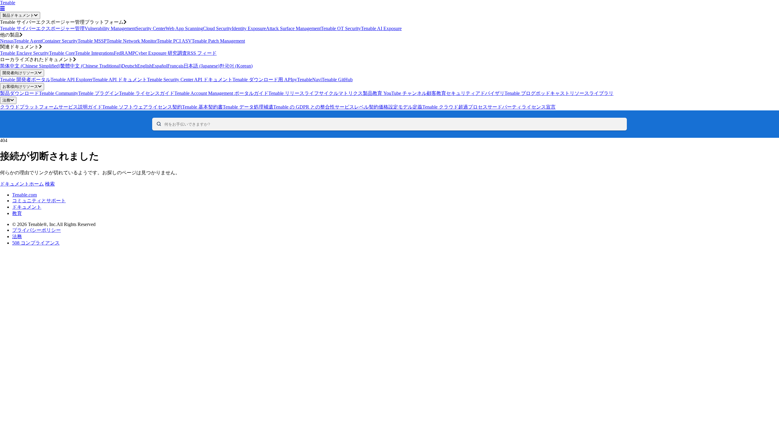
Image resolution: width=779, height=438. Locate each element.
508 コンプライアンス (36, 242)
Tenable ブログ (520, 93)
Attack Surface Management (293, 28)
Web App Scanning (184, 28)
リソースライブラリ (591, 93)
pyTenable (302, 79)
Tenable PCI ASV (174, 40)
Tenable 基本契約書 (202, 106)
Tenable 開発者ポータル (25, 79)
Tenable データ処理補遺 (248, 106)
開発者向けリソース (20, 73)
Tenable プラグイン (98, 93)
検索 (50, 183)
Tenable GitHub (337, 79)
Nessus (7, 40)
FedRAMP (124, 53)
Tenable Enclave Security (24, 53)
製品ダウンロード (19, 93)
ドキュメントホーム (22, 183)
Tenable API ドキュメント (120, 79)
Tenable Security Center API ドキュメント (189, 79)
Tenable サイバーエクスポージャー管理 (42, 28)
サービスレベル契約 (357, 106)
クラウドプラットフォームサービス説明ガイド (51, 106)
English (144, 65)
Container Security (60, 40)
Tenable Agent (28, 40)
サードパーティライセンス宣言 (521, 106)
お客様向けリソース (20, 86)
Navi (317, 79)
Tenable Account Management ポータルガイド (221, 93)
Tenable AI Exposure (381, 28)
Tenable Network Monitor (132, 40)
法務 (6, 100)
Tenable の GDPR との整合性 (304, 106)
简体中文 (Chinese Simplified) (30, 65)
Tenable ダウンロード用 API (262, 79)
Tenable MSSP (92, 40)
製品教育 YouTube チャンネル (395, 93)
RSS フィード (202, 53)
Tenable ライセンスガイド (146, 93)
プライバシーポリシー (36, 230)
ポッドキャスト (553, 93)
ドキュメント (26, 207)
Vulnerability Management (110, 28)
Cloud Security (217, 28)
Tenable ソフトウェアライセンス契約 (142, 106)
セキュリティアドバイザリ (475, 93)
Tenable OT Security (341, 28)
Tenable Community (58, 93)
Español (159, 65)
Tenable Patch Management (218, 40)
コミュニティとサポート (39, 200)
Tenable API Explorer (72, 79)
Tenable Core (62, 53)
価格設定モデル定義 (400, 106)
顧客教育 (436, 93)
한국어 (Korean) (236, 65)
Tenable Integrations (94, 53)
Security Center (151, 28)
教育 (17, 213)
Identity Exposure (249, 28)
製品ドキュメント (18, 15)
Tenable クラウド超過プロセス (454, 106)
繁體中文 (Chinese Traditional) (90, 65)
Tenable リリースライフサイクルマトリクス (315, 93)
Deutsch (129, 65)
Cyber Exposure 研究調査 (161, 53)
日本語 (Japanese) (201, 65)
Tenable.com (24, 194)
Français (175, 65)
